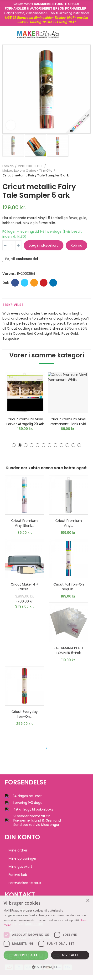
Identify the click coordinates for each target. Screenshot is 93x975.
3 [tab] (25, 445)
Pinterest (43, 283)
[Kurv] (80, 33)
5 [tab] (37, 445)
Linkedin (53, 283)
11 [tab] (73, 445)
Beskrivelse (12, 304)
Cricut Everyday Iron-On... (24, 714)
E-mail (34, 283)
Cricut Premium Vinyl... (68, 523)
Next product (87, 170)
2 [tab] (19, 445)
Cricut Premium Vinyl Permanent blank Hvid (68, 421)
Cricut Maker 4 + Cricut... (24, 587)
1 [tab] (14, 445)
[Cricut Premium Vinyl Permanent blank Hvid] (68, 392)
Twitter (24, 283)
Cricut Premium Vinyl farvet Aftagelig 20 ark (25, 421)
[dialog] (46, 935)
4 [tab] (31, 445)
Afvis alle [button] (70, 955)
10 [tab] (67, 445)
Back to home (81, 170)
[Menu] (7, 33)
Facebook (15, 283)
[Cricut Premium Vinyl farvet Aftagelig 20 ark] (25, 392)
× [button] (87, 900)
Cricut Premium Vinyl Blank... (24, 523)
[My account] (88, 34)
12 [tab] (79, 445)
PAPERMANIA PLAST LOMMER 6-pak (69, 650)
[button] (7, 89)
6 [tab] (43, 445)
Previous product (75, 170)
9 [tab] (61, 445)
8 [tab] (55, 445)
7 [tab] (49, 445)
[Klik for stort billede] (11, 125)
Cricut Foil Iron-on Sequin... (68, 587)
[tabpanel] (25, 403)
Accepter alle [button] (26, 955)
